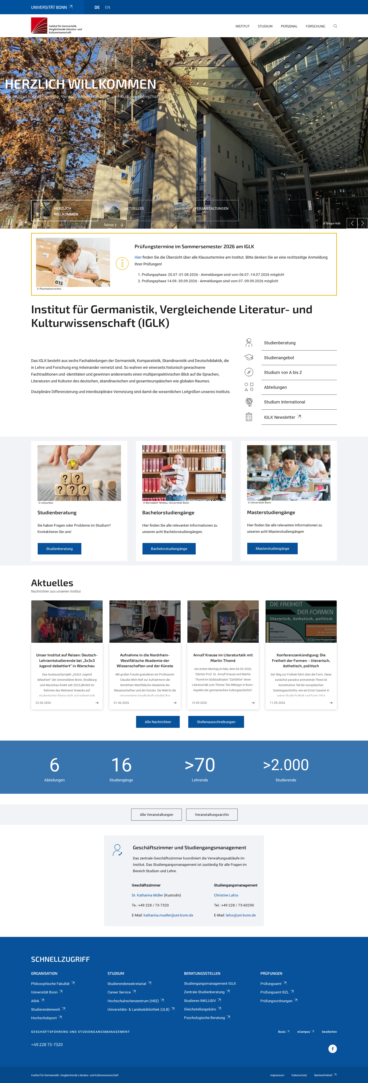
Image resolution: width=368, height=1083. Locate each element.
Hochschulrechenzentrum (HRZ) (133, 1001)
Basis (282, 1031)
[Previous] (352, 223)
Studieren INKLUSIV (200, 1001)
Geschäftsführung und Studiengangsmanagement (80, 1031)
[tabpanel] (184, 133)
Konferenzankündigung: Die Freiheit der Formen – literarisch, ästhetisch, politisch (301, 660)
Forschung (315, 26)
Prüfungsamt (271, 984)
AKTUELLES (20, 106)
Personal (289, 26)
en (107, 7)
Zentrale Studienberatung (204, 992)
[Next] (362, 223)
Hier (138, 257)
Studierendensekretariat (127, 984)
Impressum (277, 1075)
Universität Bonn (49, 7)
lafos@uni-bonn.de (241, 915)
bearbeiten (329, 1031)
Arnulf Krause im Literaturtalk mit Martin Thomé (223, 658)
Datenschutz (299, 1075)
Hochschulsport (44, 1018)
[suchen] (333, 29)
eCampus (303, 1031)
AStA (35, 1001)
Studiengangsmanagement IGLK (210, 983)
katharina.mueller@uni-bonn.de (168, 915)
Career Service (119, 992)
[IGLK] (56, 25)
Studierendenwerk (45, 1009)
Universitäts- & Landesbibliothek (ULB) (139, 1009)
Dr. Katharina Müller (147, 895)
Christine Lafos (226, 895)
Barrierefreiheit (323, 1075)
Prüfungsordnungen (276, 1001)
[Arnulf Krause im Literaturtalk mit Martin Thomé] (253, 703)
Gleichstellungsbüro (200, 1009)
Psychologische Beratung (204, 1018)
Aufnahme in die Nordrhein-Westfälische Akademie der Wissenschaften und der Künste (145, 660)
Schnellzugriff (60, 959)
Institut (243, 26)
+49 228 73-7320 (47, 1044)
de (97, 7)
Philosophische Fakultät (50, 984)
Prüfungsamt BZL (274, 992)
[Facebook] (332, 1049)
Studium (265, 26)
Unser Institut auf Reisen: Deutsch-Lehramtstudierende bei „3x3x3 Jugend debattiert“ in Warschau (67, 660)
